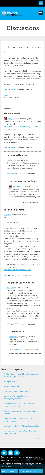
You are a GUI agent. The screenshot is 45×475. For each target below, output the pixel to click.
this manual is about (17, 155)
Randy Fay (11, 119)
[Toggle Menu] (41, 3)
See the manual (12, 113)
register (13, 89)
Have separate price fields (22, 181)
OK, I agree (10, 471)
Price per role (9, 381)
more (37, 438)
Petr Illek (10, 288)
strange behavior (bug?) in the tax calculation (21, 426)
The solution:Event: (14, 209)
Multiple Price (16, 331)
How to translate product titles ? (17, 391)
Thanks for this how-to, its (20, 282)
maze (6, 95)
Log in (5, 89)
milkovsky (7, 215)
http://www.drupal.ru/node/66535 (17, 269)
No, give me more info (31, 471)
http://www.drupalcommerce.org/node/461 (21, 126)
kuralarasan (13, 336)
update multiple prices (12, 386)
